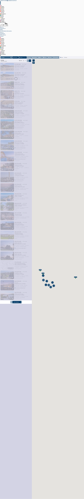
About (1, 27)
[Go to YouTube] (0, 4)
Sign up (1, 22)
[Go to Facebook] (0, 1)
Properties (2, 28)
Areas (1, 32)
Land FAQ (2, 33)
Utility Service (3, 34)
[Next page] (30, 60)
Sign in (4, 22)
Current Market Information (6, 31)
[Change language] (1, 5)
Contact (1, 36)
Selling (1, 29)
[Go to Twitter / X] (0, 2)
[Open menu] (0, 55)
